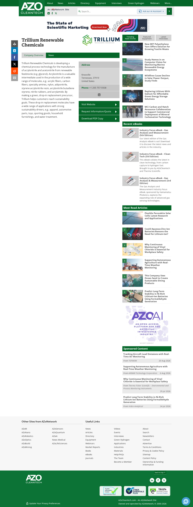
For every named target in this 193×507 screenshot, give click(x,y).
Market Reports (92, 447)
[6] (132, 296)
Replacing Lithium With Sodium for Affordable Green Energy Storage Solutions (157, 95)
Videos (117, 428)
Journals (89, 458)
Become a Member (123, 461)
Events (117, 432)
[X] (14, 64)
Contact (146, 439)
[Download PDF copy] (14, 43)
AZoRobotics (27, 436)
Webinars (90, 443)
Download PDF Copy (92, 118)
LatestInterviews (163, 37)
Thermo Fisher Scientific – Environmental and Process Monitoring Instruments (146, 387)
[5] (132, 111)
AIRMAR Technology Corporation (143, 373)
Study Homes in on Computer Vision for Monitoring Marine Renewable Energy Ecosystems (155, 64)
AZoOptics (26, 439)
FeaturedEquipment (147, 37)
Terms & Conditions (152, 447)
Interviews (119, 436)
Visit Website (88, 104)
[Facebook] (14, 57)
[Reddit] (14, 70)
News (88, 428)
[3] (132, 80)
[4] (132, 96)
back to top (159, 472)
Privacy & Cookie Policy (153, 450)
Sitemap (146, 454)
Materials (118, 450)
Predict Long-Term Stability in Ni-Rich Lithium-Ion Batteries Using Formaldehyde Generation (156, 296)
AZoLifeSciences (59, 443)
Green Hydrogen (122, 439)
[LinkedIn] (14, 50)
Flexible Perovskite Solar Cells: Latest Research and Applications (158, 216)
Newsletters (148, 436)
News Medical (58, 439)
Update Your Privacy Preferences (44, 503)
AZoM (24, 428)
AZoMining (27, 447)
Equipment (90, 439)
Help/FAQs (119, 454)
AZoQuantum (58, 432)
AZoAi (55, 436)
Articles (89, 432)
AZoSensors (57, 428)
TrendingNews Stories (130, 37)
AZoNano (26, 432)
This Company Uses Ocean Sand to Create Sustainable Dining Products (156, 279)
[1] (132, 49)
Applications (120, 443)
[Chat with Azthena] (186, 501)
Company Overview (33, 55)
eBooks (88, 454)
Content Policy (149, 458)
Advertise (147, 443)
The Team (118, 458)
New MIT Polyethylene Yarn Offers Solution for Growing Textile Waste (157, 46)
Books (88, 450)
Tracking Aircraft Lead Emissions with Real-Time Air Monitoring (146, 355)
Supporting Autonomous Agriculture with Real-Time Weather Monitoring (158, 264)
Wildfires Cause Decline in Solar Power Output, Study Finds (157, 78)
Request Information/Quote (96, 111)
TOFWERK (133, 360)
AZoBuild (26, 443)
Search (146, 432)
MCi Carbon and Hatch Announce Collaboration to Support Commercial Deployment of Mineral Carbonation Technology (158, 111)
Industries (119, 447)
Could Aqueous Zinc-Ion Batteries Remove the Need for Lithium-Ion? (157, 231)
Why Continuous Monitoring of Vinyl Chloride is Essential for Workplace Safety (157, 248)
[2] (132, 64)
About (145, 428)
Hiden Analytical (136, 406)
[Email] (14, 77)
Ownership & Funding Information (153, 463)
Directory (89, 436)
